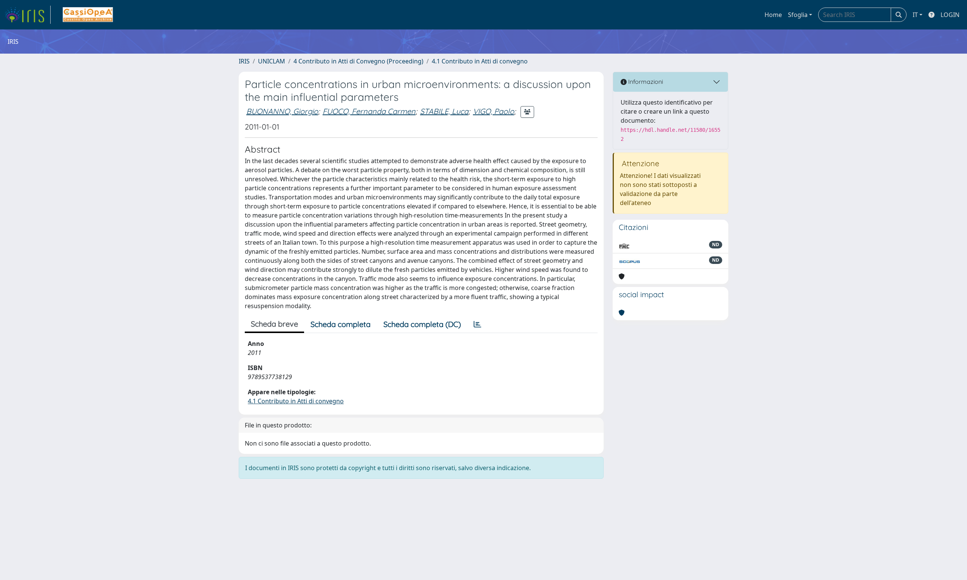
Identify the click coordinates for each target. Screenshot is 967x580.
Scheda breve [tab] (274, 324)
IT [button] (915, 15)
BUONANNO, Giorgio (282, 111)
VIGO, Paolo (493, 111)
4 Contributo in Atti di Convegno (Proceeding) (358, 61)
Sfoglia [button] (798, 15)
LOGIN (950, 15)
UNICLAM (271, 61)
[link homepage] (28, 15)
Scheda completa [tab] (340, 324)
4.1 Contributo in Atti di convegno (480, 61)
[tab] (477, 324)
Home (773, 15)
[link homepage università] (88, 15)
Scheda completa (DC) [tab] (422, 324)
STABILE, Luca (444, 111)
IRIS (244, 61)
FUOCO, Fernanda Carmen (369, 111)
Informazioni (645, 81)
